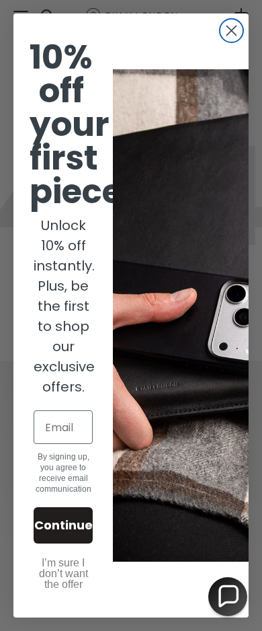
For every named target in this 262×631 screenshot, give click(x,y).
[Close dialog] (231, 30)
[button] (227, 596)
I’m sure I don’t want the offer (63, 573)
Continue (63, 525)
